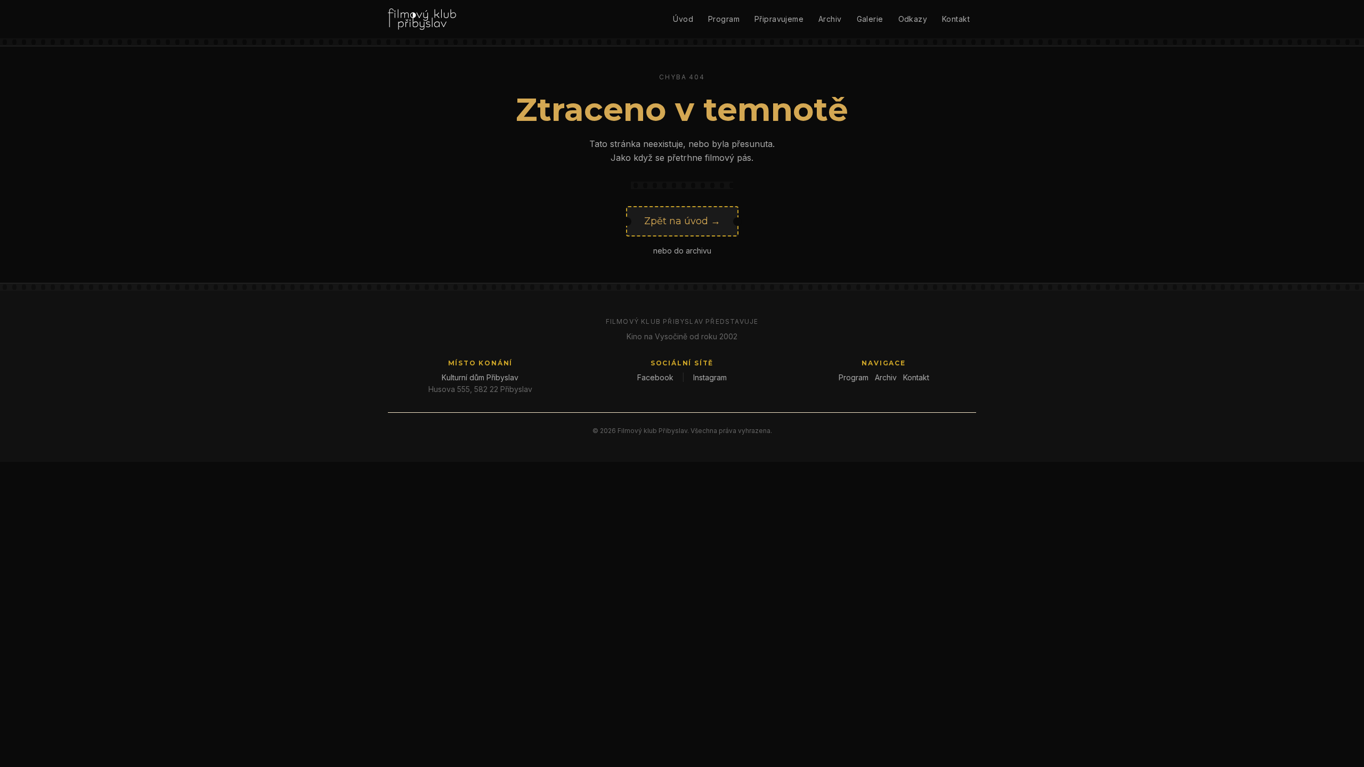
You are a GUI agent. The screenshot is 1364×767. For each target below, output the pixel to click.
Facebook (655, 377)
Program (724, 18)
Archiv (830, 18)
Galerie (870, 18)
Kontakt (956, 18)
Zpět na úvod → (682, 221)
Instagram (710, 377)
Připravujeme (778, 18)
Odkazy (913, 18)
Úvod (683, 18)
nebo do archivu (682, 250)
